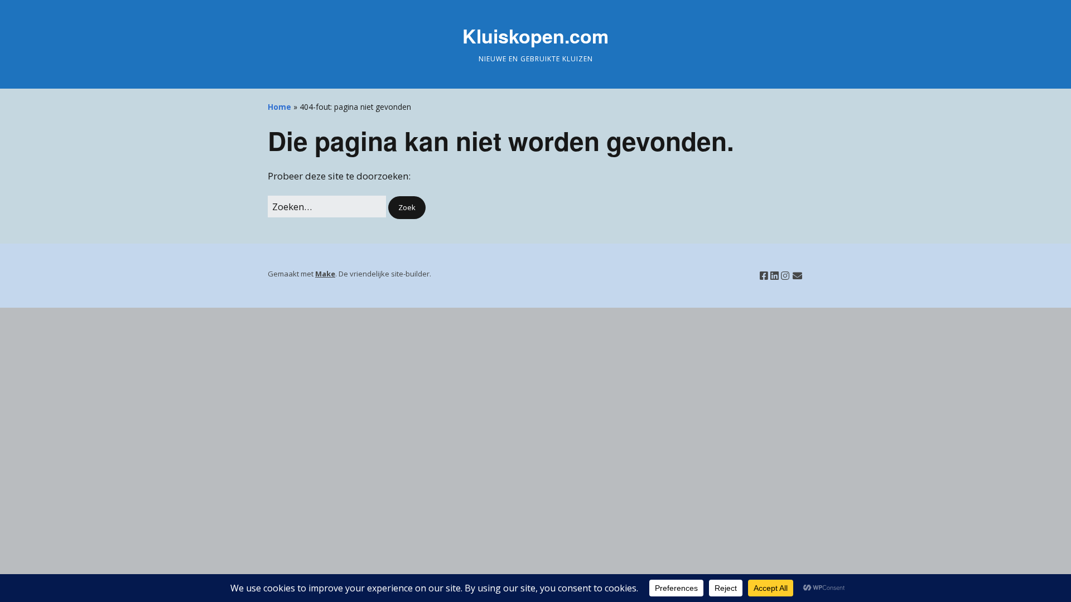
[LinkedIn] (774, 275)
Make (325, 274)
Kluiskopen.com (535, 35)
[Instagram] (785, 275)
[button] (407, 207)
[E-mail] (797, 275)
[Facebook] (764, 275)
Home (279, 106)
